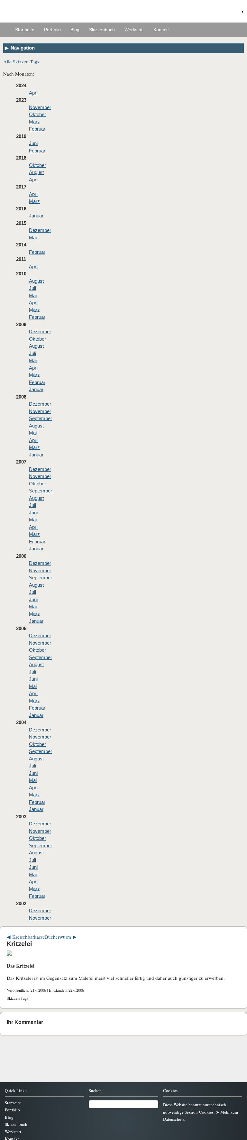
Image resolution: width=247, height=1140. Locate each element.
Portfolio (52, 29)
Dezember (40, 230)
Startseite (24, 29)
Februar (37, 129)
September (40, 418)
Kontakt (161, 29)
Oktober (37, 114)
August (36, 172)
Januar (36, 215)
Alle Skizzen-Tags (21, 61)
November (40, 107)
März (34, 121)
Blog (74, 29)
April (33, 93)
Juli (32, 288)
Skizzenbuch (102, 29)
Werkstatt (134, 29)
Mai (33, 237)
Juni (33, 143)
